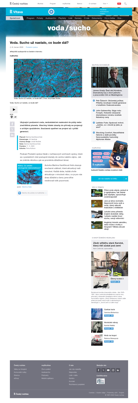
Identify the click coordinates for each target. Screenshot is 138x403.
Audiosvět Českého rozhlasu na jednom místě (106, 170)
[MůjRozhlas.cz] (14, 56)
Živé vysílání (97, 161)
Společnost (15, 18)
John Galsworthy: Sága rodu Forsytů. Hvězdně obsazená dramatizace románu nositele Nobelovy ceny (109, 113)
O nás (86, 18)
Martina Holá (27, 187)
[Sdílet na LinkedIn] (12, 135)
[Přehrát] (14, 109)
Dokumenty (97, 18)
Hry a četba (110, 18)
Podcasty (45, 375)
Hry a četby (97, 153)
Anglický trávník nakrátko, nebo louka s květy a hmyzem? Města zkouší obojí (115, 225)
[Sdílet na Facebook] (12, 124)
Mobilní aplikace (48, 378)
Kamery (102, 13)
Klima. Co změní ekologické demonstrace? (29, 167)
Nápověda (73, 372)
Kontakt (72, 381)
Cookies (91, 392)
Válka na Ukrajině (20, 369)
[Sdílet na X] (12, 129)
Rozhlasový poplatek (77, 384)
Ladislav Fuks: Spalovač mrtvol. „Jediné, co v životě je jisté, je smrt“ (110, 125)
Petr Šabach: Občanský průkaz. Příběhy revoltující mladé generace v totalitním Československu (111, 103)
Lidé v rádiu (73, 375)
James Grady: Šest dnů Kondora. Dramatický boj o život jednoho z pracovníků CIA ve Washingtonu (107, 92)
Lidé (70, 18)
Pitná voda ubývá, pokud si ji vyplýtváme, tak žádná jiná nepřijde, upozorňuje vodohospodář (116, 193)
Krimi (105, 153)
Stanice (79, 3)
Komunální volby (20, 372)
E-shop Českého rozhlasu (103, 238)
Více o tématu (98, 187)
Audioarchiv (104, 11)
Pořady (40, 18)
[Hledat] (125, 3)
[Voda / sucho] (69, 28)
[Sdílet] (15, 117)
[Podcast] (12, 117)
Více (120, 18)
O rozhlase (92, 3)
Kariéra (71, 378)
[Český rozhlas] (19, 3)
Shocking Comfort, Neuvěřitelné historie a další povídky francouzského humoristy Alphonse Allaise (110, 136)
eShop (16, 378)
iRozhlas (40, 3)
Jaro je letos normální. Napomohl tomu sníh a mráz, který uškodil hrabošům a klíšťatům (114, 204)
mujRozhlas (66, 3)
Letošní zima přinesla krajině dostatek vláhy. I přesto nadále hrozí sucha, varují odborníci (114, 215)
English (121, 392)
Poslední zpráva (32, 47)
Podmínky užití (112, 392)
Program (53, 3)
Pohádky (96, 157)
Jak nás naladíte (75, 369)
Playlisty (62, 18)
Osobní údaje (100, 392)
